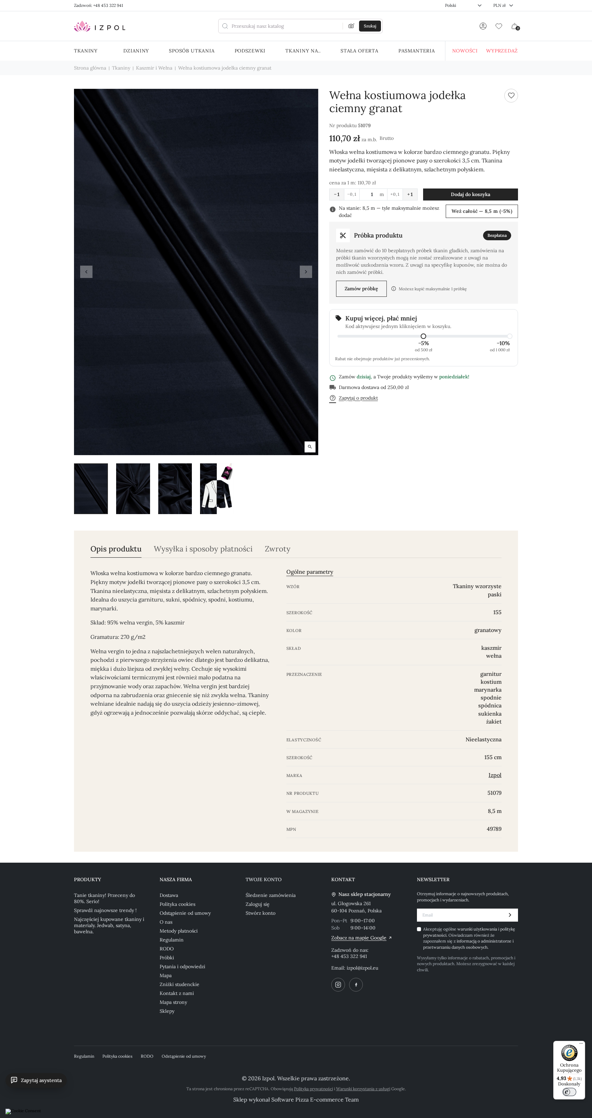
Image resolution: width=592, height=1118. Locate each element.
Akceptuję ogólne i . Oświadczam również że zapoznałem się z (469, 937)
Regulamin (172, 940)
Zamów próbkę (361, 288)
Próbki (167, 958)
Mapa (166, 975)
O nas (166, 922)
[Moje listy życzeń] (498, 26)
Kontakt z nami (177, 993)
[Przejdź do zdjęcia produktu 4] (217, 488)
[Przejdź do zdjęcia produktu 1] (91, 488)
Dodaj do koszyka (470, 194)
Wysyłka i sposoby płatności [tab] (203, 549)
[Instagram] (338, 985)
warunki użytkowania (477, 929)
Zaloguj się (258, 904)
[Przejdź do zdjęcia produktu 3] (175, 488)
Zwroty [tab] (278, 549)
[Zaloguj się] (483, 26)
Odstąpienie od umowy (185, 913)
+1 (410, 194)
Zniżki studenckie (179, 984)
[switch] (569, 1092)
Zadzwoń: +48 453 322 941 (98, 5)
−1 (337, 194)
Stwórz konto (260, 913)
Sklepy (167, 1011)
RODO (167, 949)
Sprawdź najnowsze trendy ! (105, 910)
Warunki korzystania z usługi (363, 1088)
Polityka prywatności (313, 1088)
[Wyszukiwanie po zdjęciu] (351, 26)
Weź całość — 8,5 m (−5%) (482, 211)
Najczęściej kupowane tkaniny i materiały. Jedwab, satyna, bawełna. (109, 925)
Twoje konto (264, 879)
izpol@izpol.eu (362, 968)
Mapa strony (173, 1002)
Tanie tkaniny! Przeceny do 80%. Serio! (104, 898)
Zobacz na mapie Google (358, 938)
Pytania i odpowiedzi (182, 966)
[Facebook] (356, 985)
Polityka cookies (177, 904)
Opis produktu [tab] (115, 549)
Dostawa (169, 895)
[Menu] (581, 1045)
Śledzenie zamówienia (271, 895)
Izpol (495, 774)
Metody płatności (179, 931)
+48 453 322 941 (349, 956)
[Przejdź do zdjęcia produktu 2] (133, 488)
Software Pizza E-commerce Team (315, 1099)
